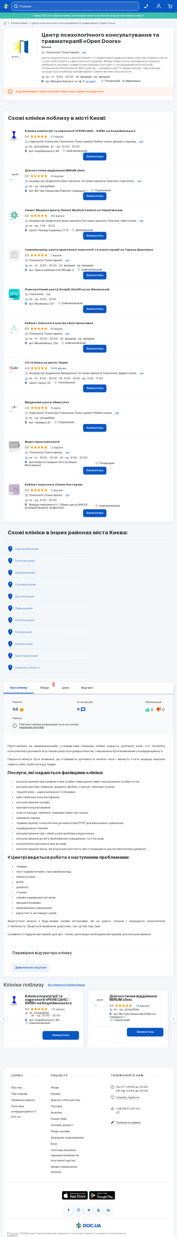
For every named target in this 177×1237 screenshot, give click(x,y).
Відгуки (87, 688)
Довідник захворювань (67, 1137)
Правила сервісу (23, 1100)
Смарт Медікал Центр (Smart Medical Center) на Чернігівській (73, 210)
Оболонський (24, 620)
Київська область (27, 667)
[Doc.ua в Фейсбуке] (69, 1210)
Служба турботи (127, 1097)
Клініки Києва (17, 23)
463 (53, 216)
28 (52, 176)
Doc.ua (13, 1233)
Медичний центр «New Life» (47, 402)
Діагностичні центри (65, 1100)
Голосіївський (25, 560)
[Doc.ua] (6, 6)
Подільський (24, 643)
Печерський (23, 632)
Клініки (55, 1093)
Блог (54, 1143)
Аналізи (56, 1112)
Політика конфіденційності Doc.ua (23, 1111)
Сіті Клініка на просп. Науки (46, 362)
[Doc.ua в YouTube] (98, 1210)
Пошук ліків (58, 1118)
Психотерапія (70, 52)
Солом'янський (25, 584)
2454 (54, 368)
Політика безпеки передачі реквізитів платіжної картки (65, 1155)
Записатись (94, 156)
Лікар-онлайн (60, 1131)
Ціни (65, 688)
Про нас (16, 1087)
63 (52, 328)
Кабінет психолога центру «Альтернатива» (59, 323)
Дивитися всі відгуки (30, 967)
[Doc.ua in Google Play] (102, 1195)
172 (52, 136)
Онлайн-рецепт (62, 1125)
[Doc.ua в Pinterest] (108, 1210)
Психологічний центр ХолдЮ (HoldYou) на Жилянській (67, 289)
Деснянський (24, 596)
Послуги (56, 1106)
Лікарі (47, 686)
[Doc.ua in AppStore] (75, 1195)
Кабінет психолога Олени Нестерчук (53, 484)
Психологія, (53, 52)
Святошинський (26, 655)
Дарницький (24, 608)
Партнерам (19, 1093)
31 (52, 408)
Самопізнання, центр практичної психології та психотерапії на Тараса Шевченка (89, 249)
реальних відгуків (31, 727)
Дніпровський (25, 572)
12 (52, 447)
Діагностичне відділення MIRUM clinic (55, 170)
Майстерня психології (42, 442)
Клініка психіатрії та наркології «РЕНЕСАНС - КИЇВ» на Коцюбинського (80, 131)
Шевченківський (26, 548)
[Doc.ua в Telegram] (88, 1210)
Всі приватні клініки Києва (66, 984)
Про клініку (18, 688)
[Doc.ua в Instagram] (78, 1210)
